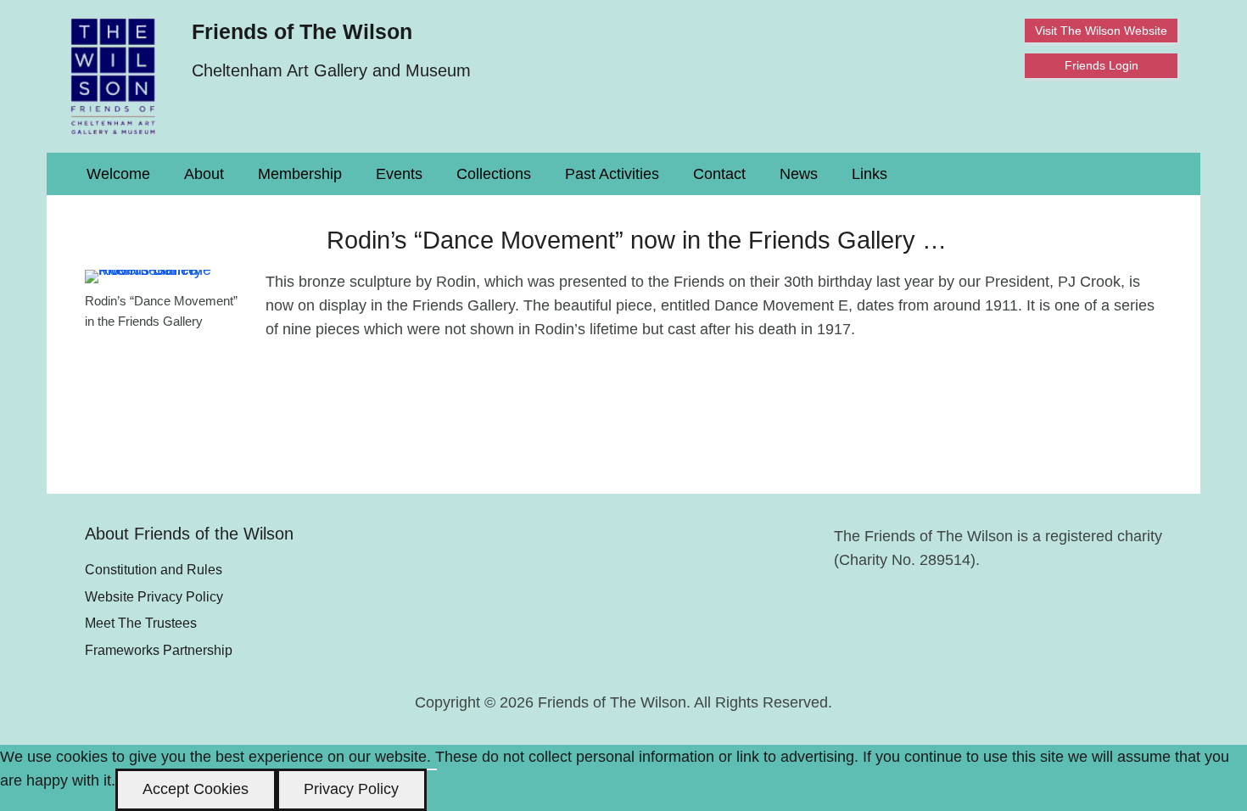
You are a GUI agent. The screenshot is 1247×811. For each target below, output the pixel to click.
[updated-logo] (113, 76)
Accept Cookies (196, 788)
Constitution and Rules (153, 569)
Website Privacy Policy (154, 596)
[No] (432, 769)
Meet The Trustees (141, 622)
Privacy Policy (351, 788)
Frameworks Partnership (158, 649)
